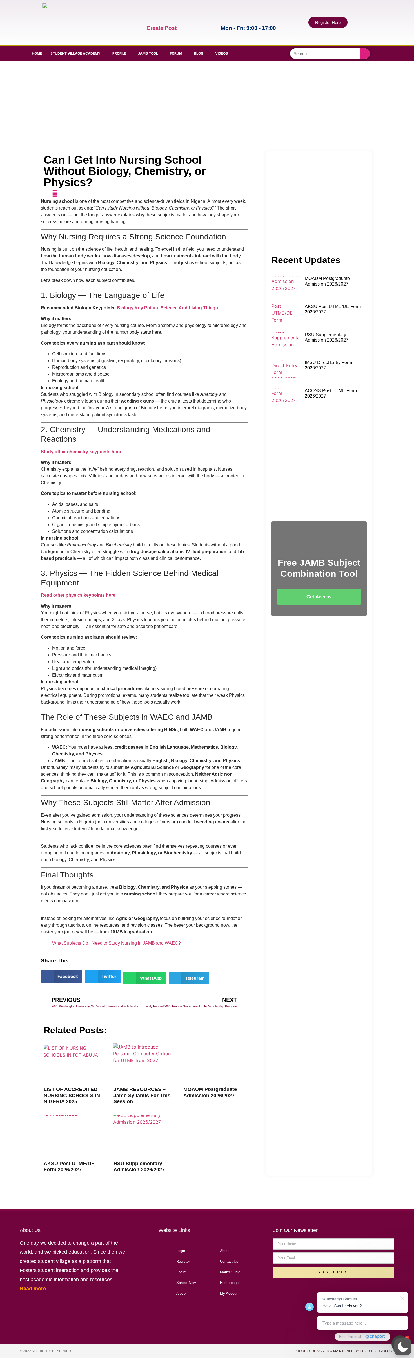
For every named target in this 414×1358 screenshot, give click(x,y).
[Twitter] (266, 53)
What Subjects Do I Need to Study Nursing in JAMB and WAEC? (116, 943)
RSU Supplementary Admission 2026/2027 (139, 1167)
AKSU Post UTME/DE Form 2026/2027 (69, 1167)
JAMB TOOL (148, 53)
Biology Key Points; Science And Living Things (167, 308)
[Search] (365, 53)
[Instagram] (282, 53)
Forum (176, 53)
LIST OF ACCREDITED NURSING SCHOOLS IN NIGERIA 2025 (72, 1095)
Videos (221, 53)
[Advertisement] (206, 106)
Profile (119, 53)
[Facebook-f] (250, 53)
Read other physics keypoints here (78, 595)
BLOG (198, 53)
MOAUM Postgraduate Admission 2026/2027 (210, 1092)
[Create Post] (150, 17)
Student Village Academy (75, 53)
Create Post (161, 28)
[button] (402, 1346)
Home (37, 53)
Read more (33, 1288)
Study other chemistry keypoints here (81, 451)
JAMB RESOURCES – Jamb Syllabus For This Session (141, 1095)
